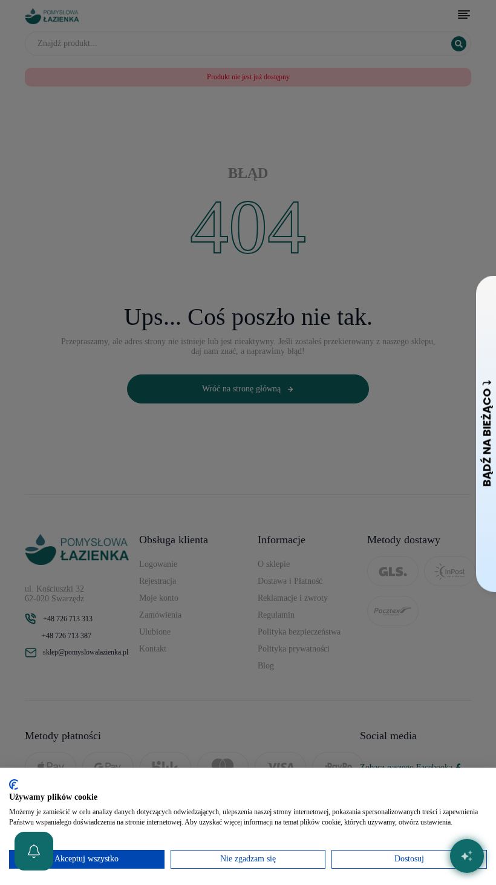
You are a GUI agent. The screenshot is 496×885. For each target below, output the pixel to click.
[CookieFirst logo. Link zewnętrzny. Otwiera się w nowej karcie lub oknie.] (13, 784)
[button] (34, 851)
